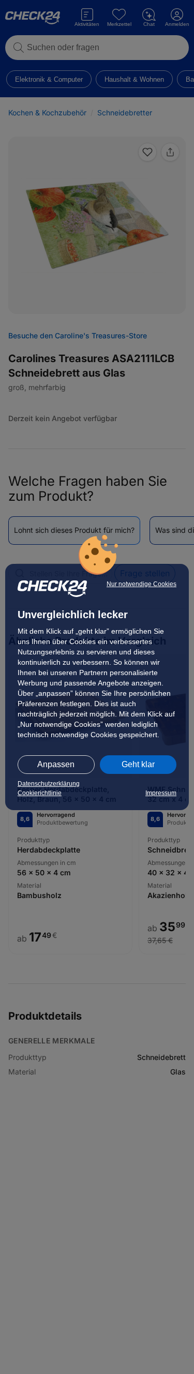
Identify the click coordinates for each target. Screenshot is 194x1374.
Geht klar (138, 764)
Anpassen (55, 764)
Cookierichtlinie (40, 793)
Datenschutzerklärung (49, 783)
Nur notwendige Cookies (141, 584)
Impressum (160, 793)
